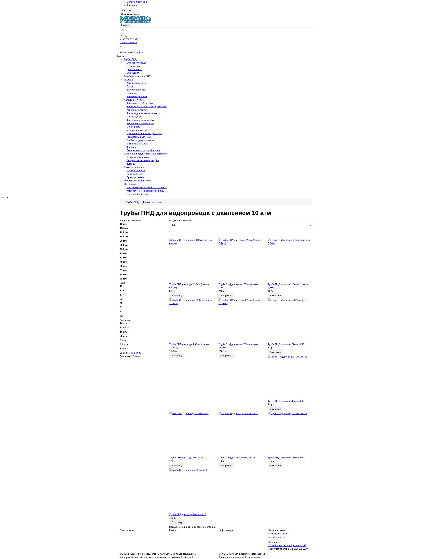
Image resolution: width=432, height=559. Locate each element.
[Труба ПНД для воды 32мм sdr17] (290, 320)
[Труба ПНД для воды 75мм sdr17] (290, 434)
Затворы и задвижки (138, 157)
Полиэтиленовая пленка (137, 180)
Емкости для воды (134, 167)
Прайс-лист (126, 10)
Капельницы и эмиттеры (140, 123)
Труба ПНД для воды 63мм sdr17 (237, 457)
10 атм (135, 356)
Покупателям (127, 530)
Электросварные (136, 89)
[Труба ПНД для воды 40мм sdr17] (290, 377)
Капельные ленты (136, 109)
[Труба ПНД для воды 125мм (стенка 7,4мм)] (241, 260)
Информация (226, 530)
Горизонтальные (136, 170)
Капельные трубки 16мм (140, 103)
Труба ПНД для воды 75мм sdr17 (286, 457)
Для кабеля (133, 72)
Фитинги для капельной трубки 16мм (147, 106)
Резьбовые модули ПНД (137, 76)
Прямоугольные (135, 177)
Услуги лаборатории (138, 194)
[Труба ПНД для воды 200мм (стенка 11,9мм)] (191, 320)
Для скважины (134, 69)
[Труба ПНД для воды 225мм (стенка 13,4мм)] (241, 320)
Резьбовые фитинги (137, 143)
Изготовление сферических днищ (145, 190)
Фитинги (128, 79)
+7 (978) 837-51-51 (130, 39)
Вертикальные (134, 174)
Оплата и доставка (137, 1)
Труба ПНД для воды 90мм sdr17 (187, 514)
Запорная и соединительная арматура (145, 153)
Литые (130, 86)
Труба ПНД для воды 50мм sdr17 (187, 457)
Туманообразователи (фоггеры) (144, 133)
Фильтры (131, 147)
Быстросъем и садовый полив (143, 150)
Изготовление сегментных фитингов (147, 187)
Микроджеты (134, 126)
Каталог (125, 25)
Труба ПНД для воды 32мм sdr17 (286, 344)
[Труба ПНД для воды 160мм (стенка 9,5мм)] (290, 260)
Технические (134, 66)
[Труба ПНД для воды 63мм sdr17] (241, 434)
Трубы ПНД (130, 59)
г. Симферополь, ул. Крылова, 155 (287, 545)
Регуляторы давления (139, 136)
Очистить (136, 352)
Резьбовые (132, 93)
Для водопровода (136, 62)
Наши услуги (131, 184)
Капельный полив (134, 99)
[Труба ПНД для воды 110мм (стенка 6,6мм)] (191, 260)
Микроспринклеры (137, 130)
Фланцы (131, 163)
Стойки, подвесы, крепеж (140, 140)
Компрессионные (136, 83)
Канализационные (137, 96)
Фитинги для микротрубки (141, 120)
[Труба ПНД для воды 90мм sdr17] (191, 490)
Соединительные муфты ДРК (143, 160)
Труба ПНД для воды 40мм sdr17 (286, 401)
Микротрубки (134, 116)
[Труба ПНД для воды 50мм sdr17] (191, 434)
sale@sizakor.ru (128, 42)
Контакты (132, 5)
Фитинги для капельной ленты (143, 113)
